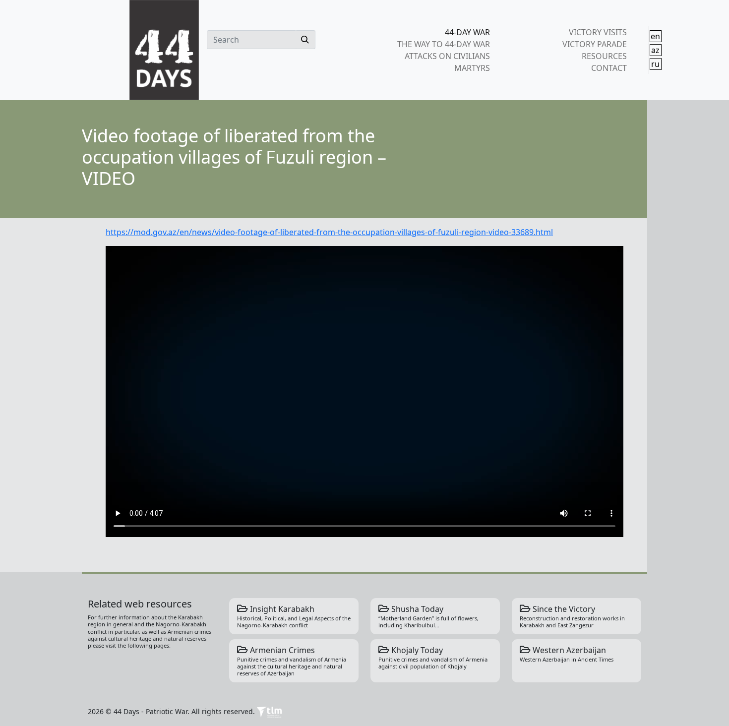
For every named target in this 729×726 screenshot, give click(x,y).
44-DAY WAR (467, 32)
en (655, 36)
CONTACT (608, 67)
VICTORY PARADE (594, 44)
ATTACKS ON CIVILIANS (447, 56)
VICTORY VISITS (597, 32)
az (655, 50)
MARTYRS (472, 67)
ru (655, 64)
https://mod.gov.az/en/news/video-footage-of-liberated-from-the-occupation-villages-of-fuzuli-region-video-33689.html (329, 232)
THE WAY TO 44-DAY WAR (443, 44)
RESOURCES (604, 56)
